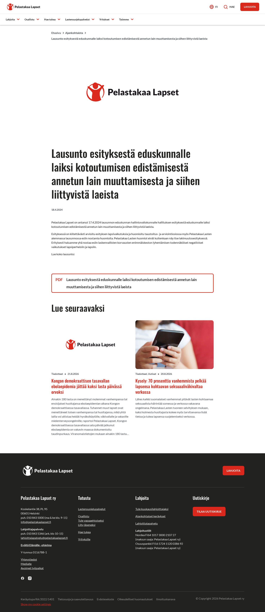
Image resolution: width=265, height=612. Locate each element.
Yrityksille (84, 539)
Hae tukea (84, 532)
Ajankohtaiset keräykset (150, 516)
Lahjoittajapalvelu (146, 523)
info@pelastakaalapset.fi (36, 522)
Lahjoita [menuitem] (10, 19)
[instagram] (30, 578)
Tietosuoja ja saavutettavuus (75, 599)
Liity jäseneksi (86, 525)
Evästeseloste (105, 599)
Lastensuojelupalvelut (91, 509)
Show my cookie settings (36, 604)
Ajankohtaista (74, 32)
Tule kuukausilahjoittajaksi (151, 509)
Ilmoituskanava (165, 599)
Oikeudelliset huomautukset (135, 599)
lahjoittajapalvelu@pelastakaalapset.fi (44, 537)
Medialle (26, 563)
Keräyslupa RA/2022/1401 (37, 599)
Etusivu (56, 32)
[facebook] (23, 578)
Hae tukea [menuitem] (50, 19)
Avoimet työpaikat (32, 568)
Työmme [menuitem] (124, 19)
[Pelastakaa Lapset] (24, 6)
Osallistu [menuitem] (29, 19)
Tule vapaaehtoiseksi (91, 520)
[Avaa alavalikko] (18, 19)
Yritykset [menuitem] (104, 19)
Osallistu (83, 516)
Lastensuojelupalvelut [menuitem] (77, 19)
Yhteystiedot (29, 559)
